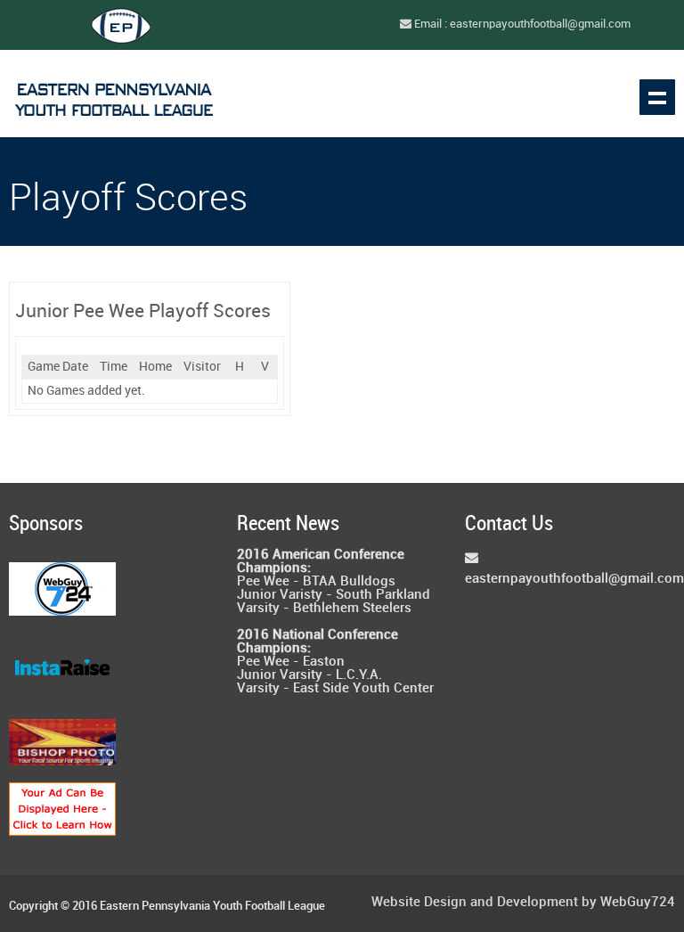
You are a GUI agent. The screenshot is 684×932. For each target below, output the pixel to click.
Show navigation (657, 97)
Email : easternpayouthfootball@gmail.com (521, 24)
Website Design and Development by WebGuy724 (523, 903)
